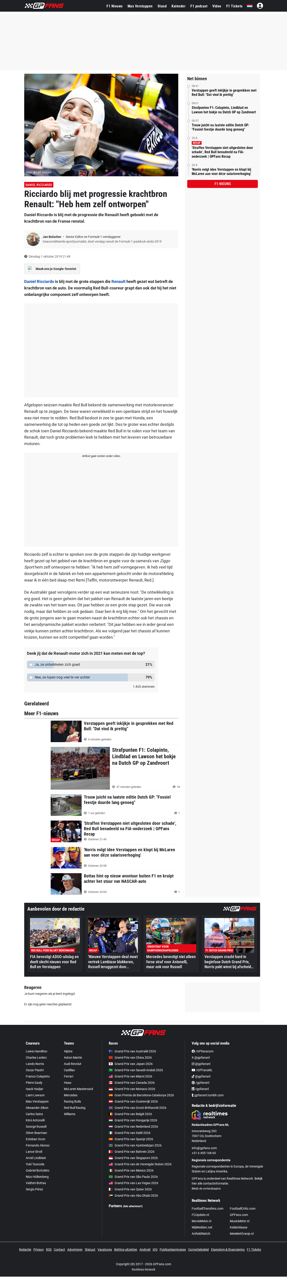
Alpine (68, 1051)
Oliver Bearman (36, 1133)
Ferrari (68, 1076)
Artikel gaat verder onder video (101, 456)
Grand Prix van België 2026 (133, 1114)
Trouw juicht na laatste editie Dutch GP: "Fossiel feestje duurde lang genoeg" (220, 127)
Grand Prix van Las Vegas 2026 (136, 1183)
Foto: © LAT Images (39, 172)
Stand (162, 6)
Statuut (90, 1249)
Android (144, 1249)
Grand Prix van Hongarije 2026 (136, 1120)
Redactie (25, 1249)
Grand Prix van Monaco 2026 (135, 1089)
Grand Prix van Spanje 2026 (134, 1139)
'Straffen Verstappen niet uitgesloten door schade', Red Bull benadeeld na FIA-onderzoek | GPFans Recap (222, 152)
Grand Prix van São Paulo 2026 (136, 1177)
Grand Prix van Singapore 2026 (136, 1158)
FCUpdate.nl (200, 1215)
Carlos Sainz (34, 1114)
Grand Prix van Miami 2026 (133, 1076)
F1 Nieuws (115, 6)
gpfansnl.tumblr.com (209, 1095)
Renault (118, 281)
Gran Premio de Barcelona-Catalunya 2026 (144, 1095)
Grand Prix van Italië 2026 (132, 1133)
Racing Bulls (72, 1101)
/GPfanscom (204, 1051)
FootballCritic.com (242, 1208)
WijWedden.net (202, 1227)
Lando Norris (35, 1064)
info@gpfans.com (204, 1148)
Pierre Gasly (34, 1082)
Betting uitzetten (125, 1249)
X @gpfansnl (201, 1057)
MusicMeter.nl (239, 1221)
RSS (49, 1249)
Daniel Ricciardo (39, 185)
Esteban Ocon (35, 1139)
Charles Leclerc (36, 1057)
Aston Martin (73, 1057)
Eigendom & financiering (228, 1249)
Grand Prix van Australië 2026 (135, 1051)
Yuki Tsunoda (35, 1164)
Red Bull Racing (74, 1108)
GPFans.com (239, 1215)
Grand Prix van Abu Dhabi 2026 (136, 1195)
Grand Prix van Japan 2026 (134, 1064)
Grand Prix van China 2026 (133, 1057)
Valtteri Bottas (36, 1183)
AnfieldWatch (201, 1233)
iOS (155, 1249)
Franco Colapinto (38, 1076)
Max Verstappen (140, 6)
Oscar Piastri (35, 1070)
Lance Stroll (34, 1151)
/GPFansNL (204, 1070)
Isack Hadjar (34, 1089)
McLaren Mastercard (78, 1089)
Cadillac (69, 1070)
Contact (59, 1249)
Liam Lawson (35, 1095)
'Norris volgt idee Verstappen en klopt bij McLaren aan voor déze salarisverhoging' (221, 171)
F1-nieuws (223, 184)
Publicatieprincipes (173, 1249)
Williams (69, 1114)
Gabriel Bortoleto (37, 1170)
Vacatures (105, 1249)
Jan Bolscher (52, 237)
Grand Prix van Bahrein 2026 (134, 1151)
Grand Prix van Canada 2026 (135, 1082)
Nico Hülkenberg (37, 1177)
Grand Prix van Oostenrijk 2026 (136, 1101)
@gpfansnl (202, 1064)
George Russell (36, 1126)
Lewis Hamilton (36, 1051)
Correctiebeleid (198, 1249)
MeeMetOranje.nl (242, 1233)
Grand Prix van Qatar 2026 (133, 1189)
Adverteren (75, 1249)
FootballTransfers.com (207, 1208)
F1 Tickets (234, 6)
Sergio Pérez (34, 1189)
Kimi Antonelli (35, 1120)
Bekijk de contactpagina (206, 1188)
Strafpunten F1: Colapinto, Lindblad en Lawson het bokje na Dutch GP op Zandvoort (224, 110)
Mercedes (70, 1095)
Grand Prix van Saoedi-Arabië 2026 (139, 1070)
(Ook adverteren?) (133, 1206)
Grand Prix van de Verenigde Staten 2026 (143, 1164)
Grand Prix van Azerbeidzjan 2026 (138, 1145)
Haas (67, 1082)
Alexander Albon (37, 1108)
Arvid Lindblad (36, 1158)
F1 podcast (198, 6)
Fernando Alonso (38, 1145)
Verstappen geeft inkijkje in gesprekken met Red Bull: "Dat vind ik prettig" (224, 92)
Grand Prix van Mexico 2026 (134, 1170)
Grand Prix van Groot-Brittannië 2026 (140, 1108)
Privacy (38, 1249)
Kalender (178, 6)
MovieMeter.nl (201, 1221)
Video (216, 6)
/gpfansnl (202, 1082)
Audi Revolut (72, 1064)
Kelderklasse (238, 1227)
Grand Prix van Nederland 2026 (136, 1126)
